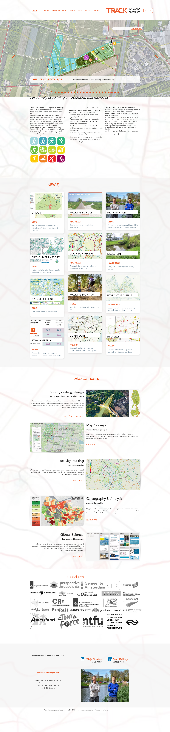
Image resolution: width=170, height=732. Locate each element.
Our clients (75, 577)
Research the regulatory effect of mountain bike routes (83, 267)
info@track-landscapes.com (48, 672)
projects (79, 416)
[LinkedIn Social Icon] (82, 659)
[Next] (156, 58)
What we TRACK (86, 379)
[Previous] (13, 58)
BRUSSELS (137, 28)
